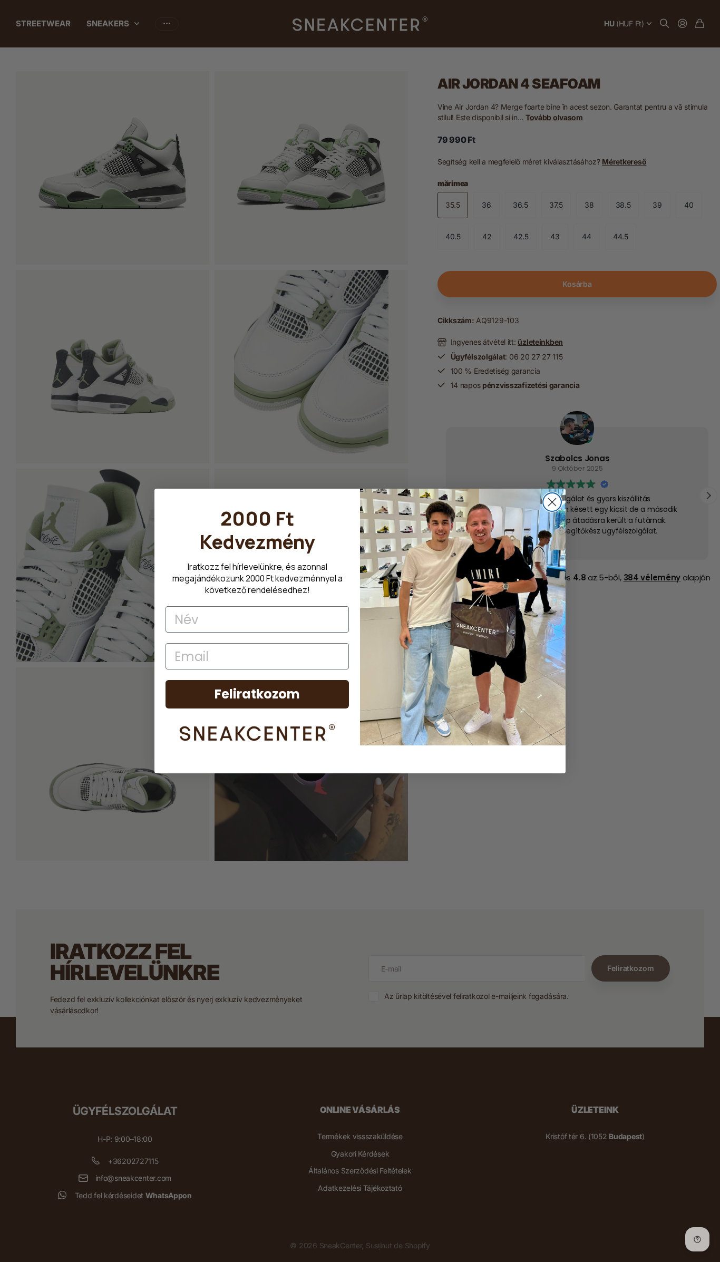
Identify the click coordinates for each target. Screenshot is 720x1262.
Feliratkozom (257, 694)
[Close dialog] (552, 502)
